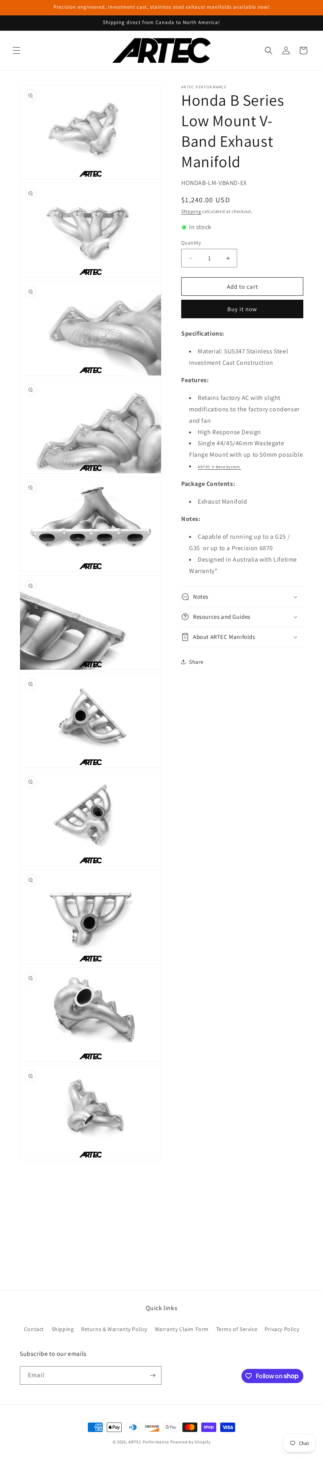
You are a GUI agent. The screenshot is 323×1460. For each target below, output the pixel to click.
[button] (16, 50)
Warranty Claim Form (182, 1329)
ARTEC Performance (148, 1442)
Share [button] (196, 661)
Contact (34, 1329)
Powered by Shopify (190, 1442)
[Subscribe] (152, 1375)
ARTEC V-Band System (219, 467)
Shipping (191, 211)
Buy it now (242, 309)
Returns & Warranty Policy (114, 1329)
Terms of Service (237, 1329)
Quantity (191, 242)
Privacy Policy (282, 1329)
